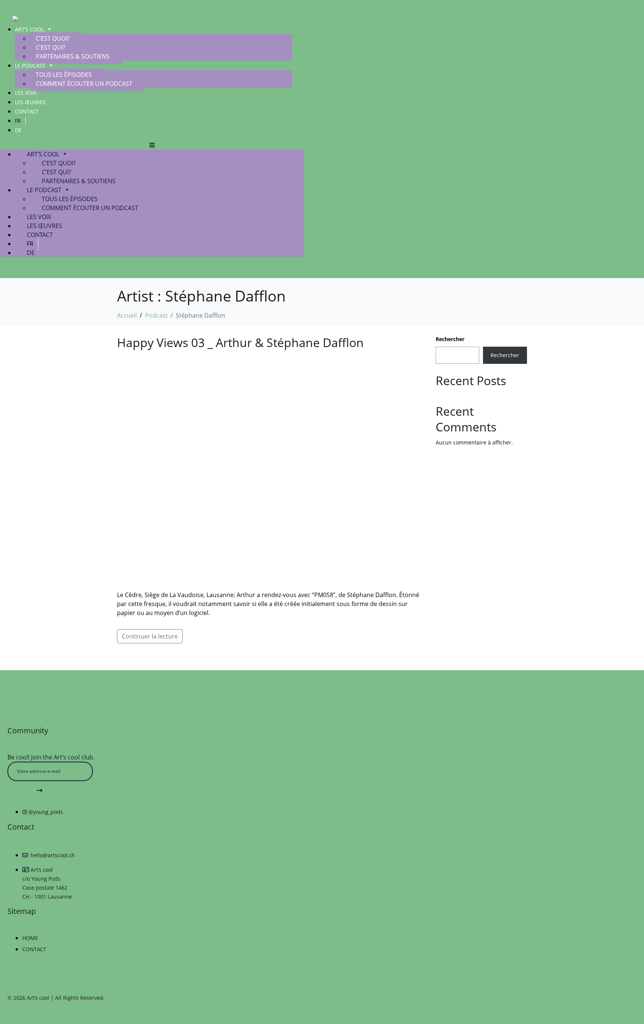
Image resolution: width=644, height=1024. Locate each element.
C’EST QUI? (50, 47)
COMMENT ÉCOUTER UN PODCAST (84, 83)
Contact (27, 111)
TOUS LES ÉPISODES (64, 75)
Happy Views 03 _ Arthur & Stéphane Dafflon (240, 342)
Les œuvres (30, 102)
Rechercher (450, 339)
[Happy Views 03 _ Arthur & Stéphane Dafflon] (269, 470)
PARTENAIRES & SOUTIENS (73, 56)
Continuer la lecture (150, 636)
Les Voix (26, 92)
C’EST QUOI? (53, 38)
